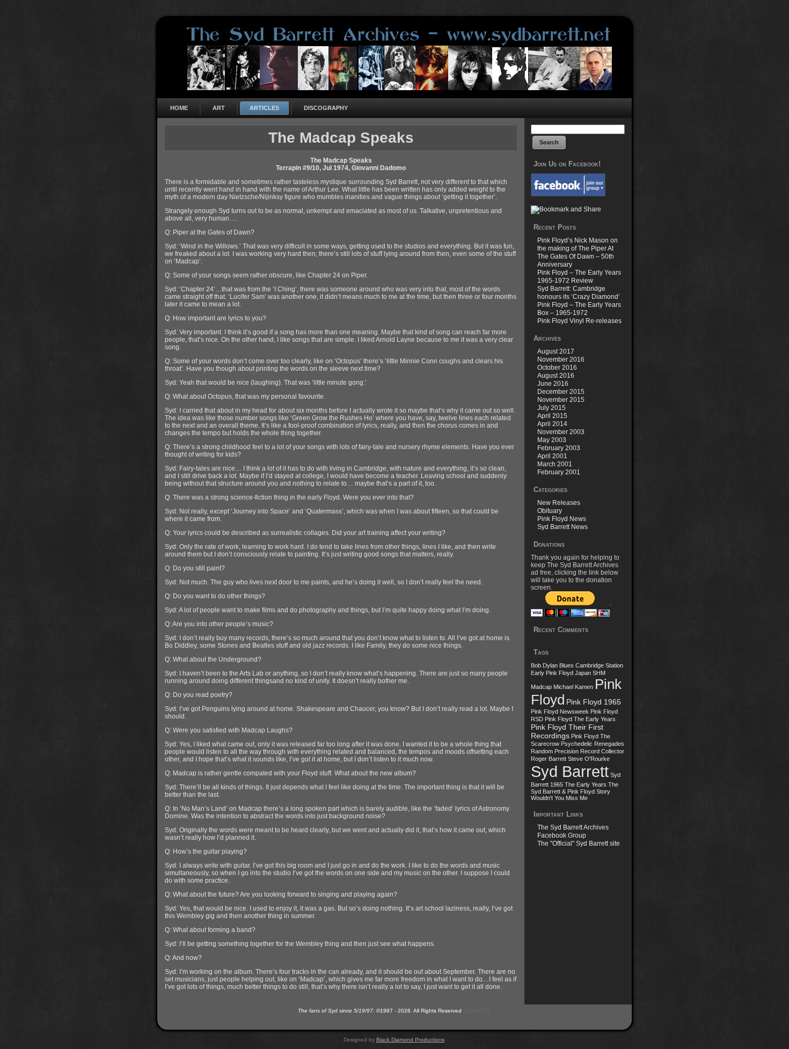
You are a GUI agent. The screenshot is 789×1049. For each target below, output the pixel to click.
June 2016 (552, 383)
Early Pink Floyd (552, 673)
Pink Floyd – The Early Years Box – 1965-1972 (579, 309)
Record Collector (602, 751)
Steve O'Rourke (589, 758)
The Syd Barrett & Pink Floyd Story (574, 788)
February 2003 (558, 448)
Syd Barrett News (562, 527)
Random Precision (555, 751)
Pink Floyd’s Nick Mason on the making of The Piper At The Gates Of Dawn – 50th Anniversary (577, 252)
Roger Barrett (548, 758)
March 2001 (554, 464)
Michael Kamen (573, 687)
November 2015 (561, 400)
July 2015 (551, 408)
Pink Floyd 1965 (593, 702)
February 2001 (558, 472)
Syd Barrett (570, 771)
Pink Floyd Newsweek (560, 711)
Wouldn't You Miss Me (559, 798)
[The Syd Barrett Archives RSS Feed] (169, 1018)
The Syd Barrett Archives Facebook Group (573, 831)
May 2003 (551, 440)
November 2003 (561, 432)
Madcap (541, 687)
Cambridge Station (599, 665)
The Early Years (586, 784)
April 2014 (552, 424)
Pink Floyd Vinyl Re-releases (579, 321)
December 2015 (561, 391)
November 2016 (561, 359)
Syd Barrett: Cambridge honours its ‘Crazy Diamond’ (578, 292)
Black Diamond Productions (410, 1040)
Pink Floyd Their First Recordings (567, 731)
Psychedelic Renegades (592, 743)
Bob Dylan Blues (552, 665)
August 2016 (555, 375)
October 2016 (557, 367)
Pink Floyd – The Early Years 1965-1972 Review (579, 276)
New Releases (558, 503)
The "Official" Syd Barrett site (578, 843)
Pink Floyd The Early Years (580, 719)
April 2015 (552, 416)
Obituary (549, 511)
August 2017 (555, 351)
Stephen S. (477, 1010)
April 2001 (552, 456)
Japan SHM (590, 673)
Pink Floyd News (561, 519)
